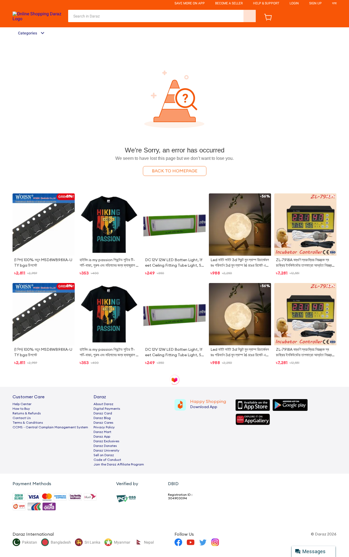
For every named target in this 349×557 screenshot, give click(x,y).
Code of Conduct (107, 459)
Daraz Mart (102, 432)
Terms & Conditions (28, 422)
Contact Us (22, 418)
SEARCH (249, 16)
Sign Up (315, 3)
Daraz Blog (102, 418)
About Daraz (103, 404)
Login (294, 3)
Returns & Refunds (27, 413)
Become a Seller (229, 3)
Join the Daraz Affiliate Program (119, 464)
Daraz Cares (103, 422)
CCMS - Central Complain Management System (50, 427)
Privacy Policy (104, 427)
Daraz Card (103, 413)
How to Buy (21, 408)
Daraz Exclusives (106, 441)
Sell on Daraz (104, 455)
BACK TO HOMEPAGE (174, 171)
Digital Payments (107, 408)
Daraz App (102, 436)
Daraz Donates (105, 445)
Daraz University (106, 450)
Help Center (22, 404)
